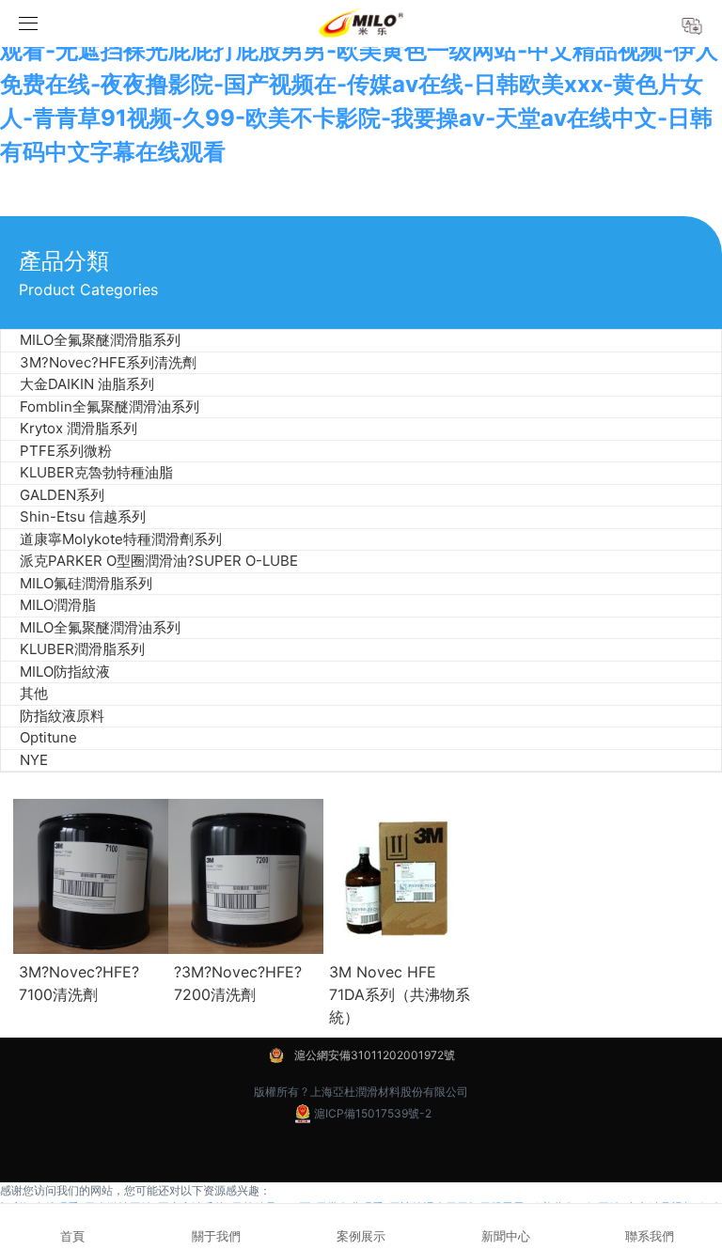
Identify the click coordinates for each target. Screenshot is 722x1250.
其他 (34, 693)
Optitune (48, 737)
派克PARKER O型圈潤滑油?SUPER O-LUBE (159, 561)
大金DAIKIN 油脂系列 (87, 384)
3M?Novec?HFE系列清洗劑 (108, 362)
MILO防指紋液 (65, 671)
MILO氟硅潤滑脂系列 (86, 583)
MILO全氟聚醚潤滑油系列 (100, 627)
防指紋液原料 (62, 716)
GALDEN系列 (62, 495)
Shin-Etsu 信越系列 (83, 516)
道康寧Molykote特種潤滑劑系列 (121, 539)
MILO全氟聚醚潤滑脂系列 (100, 340)
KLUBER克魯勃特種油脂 (96, 472)
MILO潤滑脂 (58, 605)
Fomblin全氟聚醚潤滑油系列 (109, 406)
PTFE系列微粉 (66, 451)
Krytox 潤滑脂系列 (78, 428)
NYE (34, 760)
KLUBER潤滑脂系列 (82, 649)
